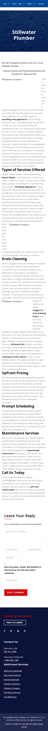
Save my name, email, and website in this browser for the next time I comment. (22, 570)
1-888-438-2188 (11, 660)
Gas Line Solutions (12, 675)
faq (5, 3)
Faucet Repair (8, 177)
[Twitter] (11, 631)
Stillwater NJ (17, 344)
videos (30, 3)
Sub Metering (10, 697)
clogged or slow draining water (39, 313)
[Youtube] (18, 631)
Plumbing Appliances (25, 187)
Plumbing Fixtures (12, 692)
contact (41, 3)
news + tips (17, 3)
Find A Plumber (15, 622)
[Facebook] (4, 631)
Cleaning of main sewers (14, 356)
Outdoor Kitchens (12, 684)
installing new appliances (14, 119)
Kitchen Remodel (11, 679)
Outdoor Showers (12, 688)
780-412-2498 (10, 651)
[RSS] (25, 631)
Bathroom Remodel (13, 671)
